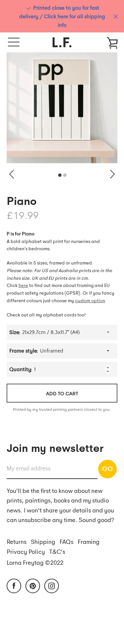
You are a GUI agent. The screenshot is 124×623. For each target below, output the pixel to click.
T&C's (57, 551)
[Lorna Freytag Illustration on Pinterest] (32, 585)
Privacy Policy (26, 551)
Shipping (43, 541)
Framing (89, 541)
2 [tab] (65, 175)
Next (112, 174)
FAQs (66, 541)
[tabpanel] (62, 107)
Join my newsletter (55, 447)
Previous (12, 174)
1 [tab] (60, 175)
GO (107, 468)
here (23, 285)
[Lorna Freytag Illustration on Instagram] (51, 585)
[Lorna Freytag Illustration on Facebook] (14, 585)
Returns (16, 541)
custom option (90, 300)
